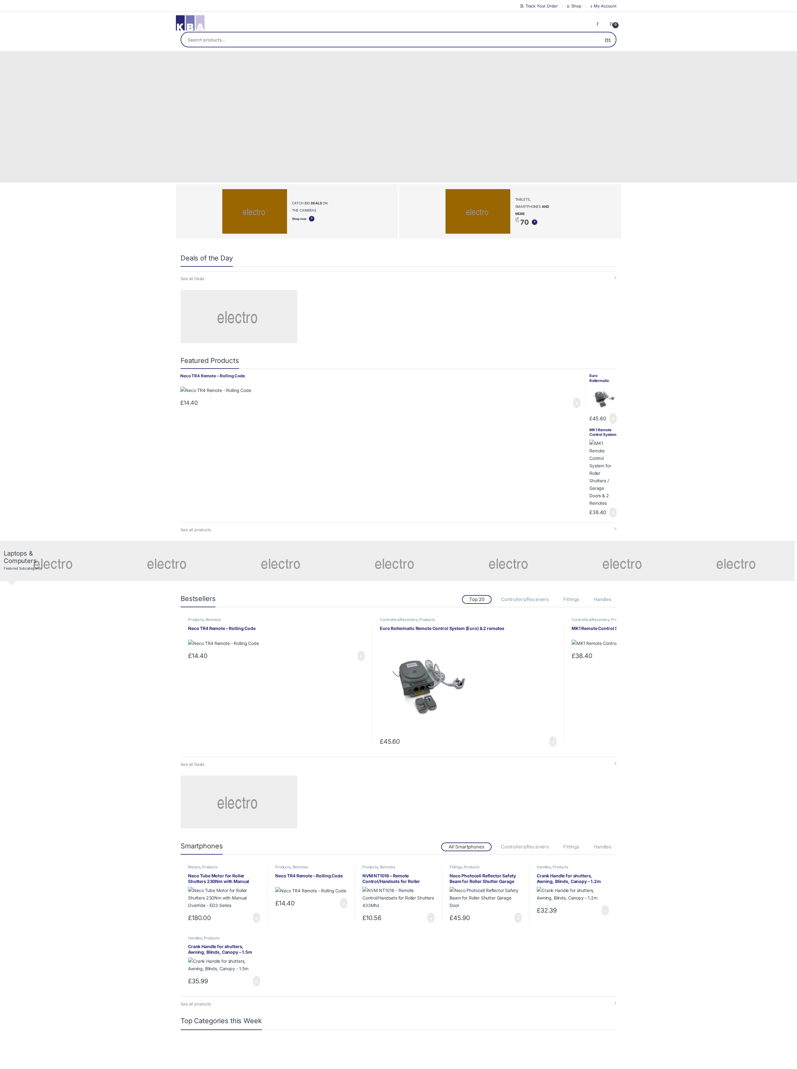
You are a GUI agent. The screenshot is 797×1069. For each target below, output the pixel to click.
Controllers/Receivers (525, 599)
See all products (196, 529)
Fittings (571, 599)
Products (196, 619)
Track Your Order (542, 5)
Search (608, 39)
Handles (602, 599)
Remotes (213, 619)
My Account (605, 5)
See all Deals (193, 278)
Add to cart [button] (576, 403)
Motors (194, 867)
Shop (576, 5)
